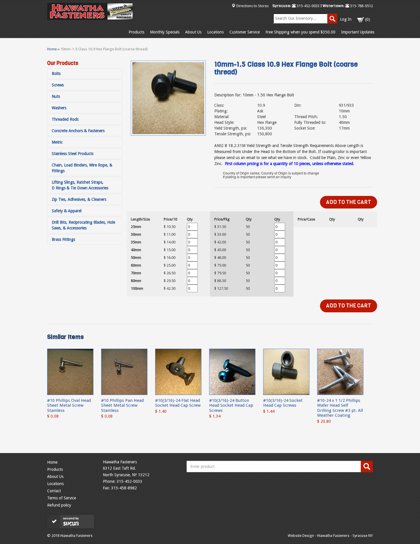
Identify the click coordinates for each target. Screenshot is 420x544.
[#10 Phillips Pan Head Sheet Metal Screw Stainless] (124, 371)
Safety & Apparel (66, 211)
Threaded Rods (65, 119)
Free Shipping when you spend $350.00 (300, 32)
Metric (57, 142)
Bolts (56, 73)
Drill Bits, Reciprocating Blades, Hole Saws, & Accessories (83, 225)
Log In (345, 19)
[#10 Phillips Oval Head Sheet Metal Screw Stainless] (70, 371)
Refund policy (59, 505)
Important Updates (357, 32)
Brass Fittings (63, 239)
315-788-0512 (361, 6)
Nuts (56, 96)
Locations (215, 32)
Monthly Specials (164, 32)
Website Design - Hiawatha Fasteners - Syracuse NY (330, 535)
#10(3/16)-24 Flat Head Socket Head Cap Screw (178, 403)
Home (52, 49)
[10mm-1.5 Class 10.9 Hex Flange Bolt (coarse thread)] (168, 98)
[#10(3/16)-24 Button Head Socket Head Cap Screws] (232, 371)
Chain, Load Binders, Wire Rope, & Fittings (82, 168)
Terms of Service (61, 498)
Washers (59, 108)
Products (136, 32)
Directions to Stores (252, 6)
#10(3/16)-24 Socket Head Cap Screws (283, 403)
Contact (54, 491)
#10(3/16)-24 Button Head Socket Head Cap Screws (231, 405)
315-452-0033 (307, 6)
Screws (58, 85)
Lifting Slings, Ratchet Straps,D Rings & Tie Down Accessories (80, 185)
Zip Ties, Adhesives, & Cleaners (79, 199)
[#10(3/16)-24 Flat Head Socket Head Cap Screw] (178, 371)
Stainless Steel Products (72, 153)
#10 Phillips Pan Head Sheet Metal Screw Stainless (122, 405)
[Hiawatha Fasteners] (90, 11)
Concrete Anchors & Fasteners (78, 130)
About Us (193, 32)
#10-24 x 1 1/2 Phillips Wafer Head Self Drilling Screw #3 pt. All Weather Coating (340, 408)
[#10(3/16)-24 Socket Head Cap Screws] (286, 371)
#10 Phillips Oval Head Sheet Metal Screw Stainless (69, 405)
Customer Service (244, 32)
